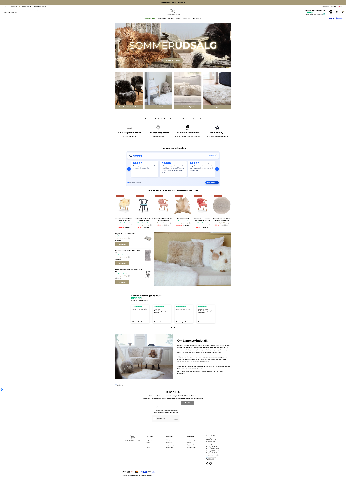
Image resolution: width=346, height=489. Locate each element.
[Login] (337, 12)
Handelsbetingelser (192, 440)
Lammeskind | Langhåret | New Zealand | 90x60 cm (202, 219)
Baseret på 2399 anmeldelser (314, 14)
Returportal (197, 18)
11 (126, 274)
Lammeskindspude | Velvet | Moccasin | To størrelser (221, 219)
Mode (178, 18)
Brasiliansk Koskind (183, 219)
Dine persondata (191, 447)
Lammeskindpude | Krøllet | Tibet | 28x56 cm (127, 251)
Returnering (169, 447)
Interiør (171, 18)
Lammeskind (162, 18)
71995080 (211, 459)
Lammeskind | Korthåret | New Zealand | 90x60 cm (163, 219)
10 (126, 236)
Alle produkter (150, 440)
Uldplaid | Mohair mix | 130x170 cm (125, 234)
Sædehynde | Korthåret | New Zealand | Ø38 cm (144, 219)
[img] (315, 12)
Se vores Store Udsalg (173, 60)
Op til (173, 2)
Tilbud (148, 447)
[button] (233, 205)
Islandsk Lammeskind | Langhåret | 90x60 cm (124, 219)
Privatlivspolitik (190, 445)
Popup (131, 225)
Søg (35, 12)
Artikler (168, 440)
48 (186, 221)
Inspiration (186, 18)
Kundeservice (325, 6)
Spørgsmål (169, 442)
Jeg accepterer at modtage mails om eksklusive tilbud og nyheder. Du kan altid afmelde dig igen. (166, 411)
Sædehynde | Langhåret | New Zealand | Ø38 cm (128, 270)
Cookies (188, 442)
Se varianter (122, 244)
